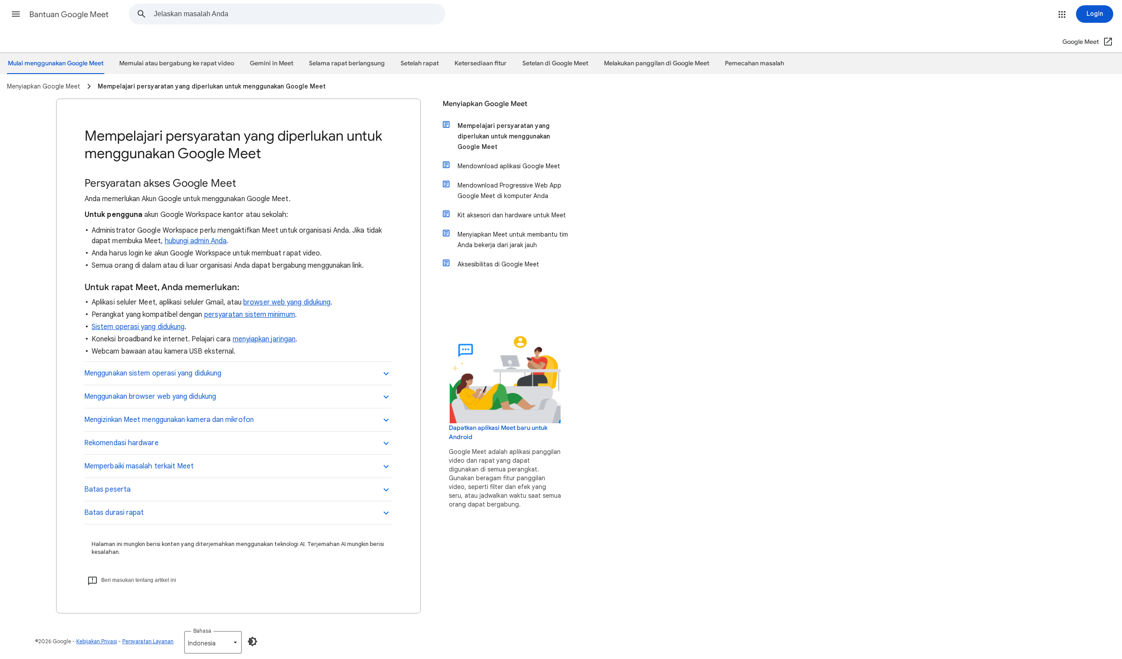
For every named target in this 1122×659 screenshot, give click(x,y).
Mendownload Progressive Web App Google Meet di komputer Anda (509, 190)
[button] (15, 14)
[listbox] (213, 642)
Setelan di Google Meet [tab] (555, 63)
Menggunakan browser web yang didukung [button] (150, 396)
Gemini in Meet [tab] (271, 63)
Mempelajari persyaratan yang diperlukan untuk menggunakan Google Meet (504, 136)
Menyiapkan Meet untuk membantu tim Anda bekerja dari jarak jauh (513, 239)
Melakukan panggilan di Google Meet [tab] (656, 63)
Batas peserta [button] (107, 489)
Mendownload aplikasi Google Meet (509, 166)
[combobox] (299, 14)
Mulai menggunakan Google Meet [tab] (55, 63)
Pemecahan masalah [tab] (754, 63)
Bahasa (202, 630)
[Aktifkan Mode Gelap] (252, 641)
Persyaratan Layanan (148, 641)
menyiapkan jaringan (264, 339)
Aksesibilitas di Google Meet (498, 264)
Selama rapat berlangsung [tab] (347, 63)
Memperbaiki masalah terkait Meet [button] (139, 466)
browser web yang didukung (286, 302)
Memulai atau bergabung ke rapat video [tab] (176, 63)
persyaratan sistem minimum (249, 314)
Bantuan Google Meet (69, 14)
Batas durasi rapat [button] (114, 512)
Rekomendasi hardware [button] (121, 443)
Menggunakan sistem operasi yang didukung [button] (152, 373)
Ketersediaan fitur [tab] (480, 63)
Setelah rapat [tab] (420, 63)
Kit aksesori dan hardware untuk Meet (512, 215)
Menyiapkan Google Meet (485, 103)
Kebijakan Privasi (96, 641)
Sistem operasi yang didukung (138, 326)
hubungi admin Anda (196, 241)
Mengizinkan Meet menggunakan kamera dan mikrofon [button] (169, 419)
